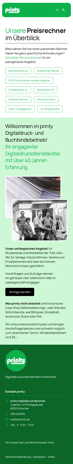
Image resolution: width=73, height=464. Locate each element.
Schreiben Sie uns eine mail (23, 57)
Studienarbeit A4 (18, 89)
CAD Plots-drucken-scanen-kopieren (29, 80)
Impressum (39, 456)
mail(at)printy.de (20, 419)
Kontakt (10, 392)
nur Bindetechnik (50, 109)
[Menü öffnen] (57, 10)
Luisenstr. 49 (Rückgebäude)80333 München (27, 404)
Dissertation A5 (45, 89)
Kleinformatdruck (18, 70)
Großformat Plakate (48, 70)
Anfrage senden (19, 292)
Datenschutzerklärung (18, 456)
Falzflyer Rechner (18, 99)
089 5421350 (17, 414)
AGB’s (51, 456)
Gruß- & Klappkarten (20, 109)
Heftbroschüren (46, 99)
